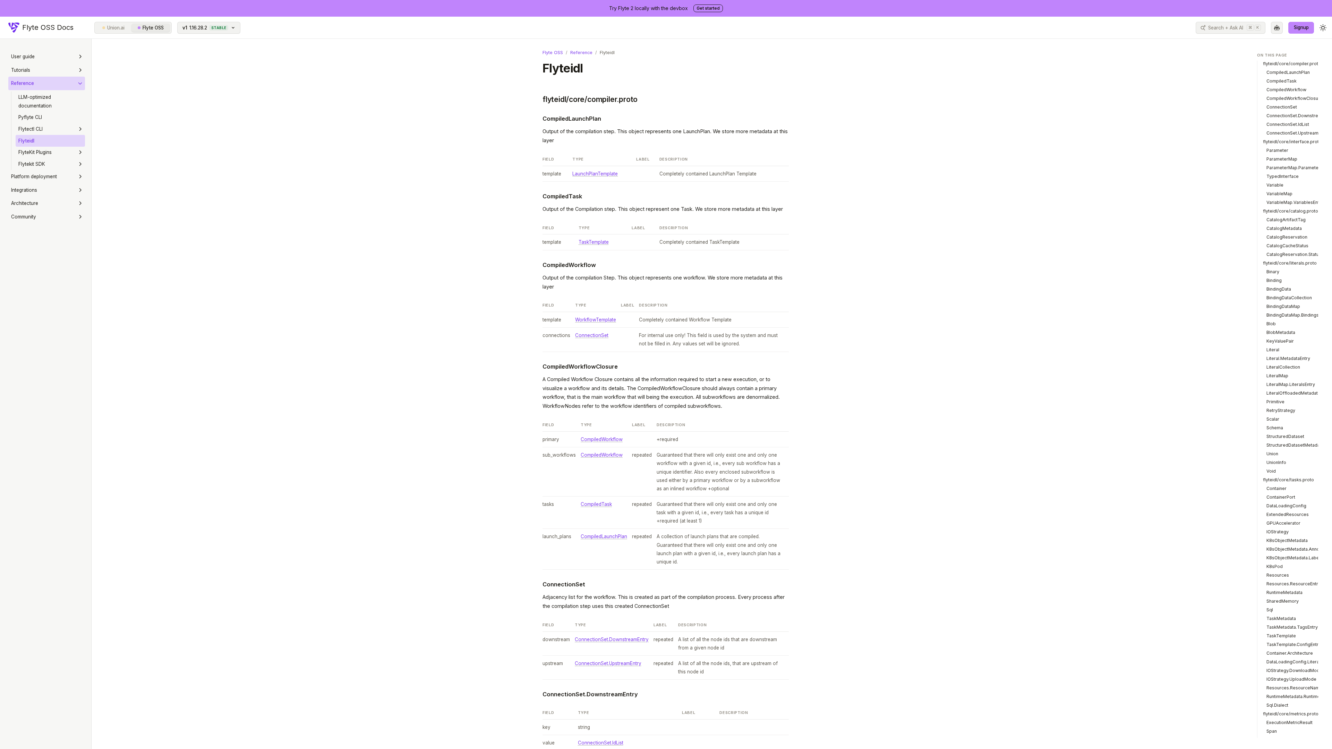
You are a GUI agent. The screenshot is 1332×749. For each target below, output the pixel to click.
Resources (1277, 575)
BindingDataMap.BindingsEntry (1297, 315)
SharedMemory (1282, 601)
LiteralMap (1277, 375)
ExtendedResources (1287, 514)
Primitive (1275, 401)
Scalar (1272, 419)
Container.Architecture (1289, 653)
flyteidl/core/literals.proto (1290, 263)
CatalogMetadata (1284, 228)
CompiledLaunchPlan (572, 118)
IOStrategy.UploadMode (1291, 679)
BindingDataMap (1283, 306)
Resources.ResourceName (1294, 687)
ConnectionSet (591, 335)
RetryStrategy (1280, 410)
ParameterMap (1281, 159)
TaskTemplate (594, 242)
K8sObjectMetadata (1287, 540)
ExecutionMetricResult (1289, 722)
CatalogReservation (1286, 237)
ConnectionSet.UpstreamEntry (608, 663)
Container (1276, 488)
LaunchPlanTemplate (595, 174)
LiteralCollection (1283, 367)
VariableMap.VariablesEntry (1294, 202)
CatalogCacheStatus (1287, 245)
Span (1271, 731)
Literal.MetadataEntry (1288, 358)
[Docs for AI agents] (1277, 28)
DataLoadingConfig (1286, 505)
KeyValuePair (1280, 341)
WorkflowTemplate (595, 319)
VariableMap (1279, 193)
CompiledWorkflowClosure (580, 366)
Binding (1274, 280)
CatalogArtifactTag (1286, 219)
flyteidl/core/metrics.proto (1290, 713)
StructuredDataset (1285, 436)
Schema (1274, 427)
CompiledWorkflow (569, 264)
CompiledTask (562, 196)
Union (1272, 453)
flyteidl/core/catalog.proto (1290, 211)
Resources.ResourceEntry (1293, 583)
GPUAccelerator (1283, 523)
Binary (1272, 271)
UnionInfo (1276, 462)
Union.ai (116, 28)
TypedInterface (1282, 176)
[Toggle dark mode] (1323, 28)
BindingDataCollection (1289, 297)
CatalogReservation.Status (1293, 254)
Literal (1272, 349)
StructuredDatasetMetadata (1295, 445)
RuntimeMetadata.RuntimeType (1298, 696)
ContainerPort (1280, 497)
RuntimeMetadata (1284, 592)
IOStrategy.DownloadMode (1294, 670)
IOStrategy (1277, 531)
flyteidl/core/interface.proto (1292, 141)
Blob (1271, 323)
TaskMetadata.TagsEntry (1292, 627)
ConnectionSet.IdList (600, 743)
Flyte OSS (153, 28)
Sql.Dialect (1277, 705)
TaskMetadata (1281, 618)
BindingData (1278, 289)
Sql (1269, 609)
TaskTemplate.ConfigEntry (1293, 644)
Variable (1274, 185)
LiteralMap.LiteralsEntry (1290, 384)
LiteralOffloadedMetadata (1293, 393)
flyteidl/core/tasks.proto (1288, 479)
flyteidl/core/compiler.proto (590, 99)
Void (1271, 471)
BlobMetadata (1280, 332)
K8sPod (1274, 566)
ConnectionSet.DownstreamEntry (612, 639)
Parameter (1277, 150)
